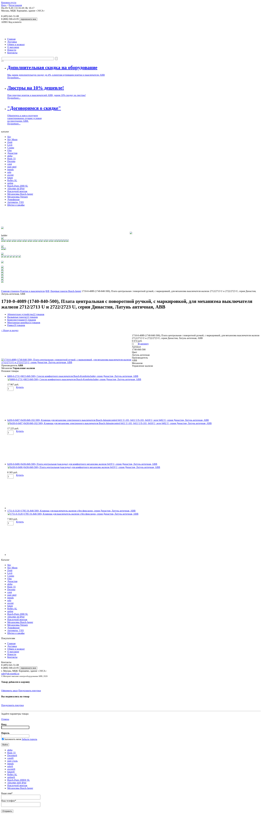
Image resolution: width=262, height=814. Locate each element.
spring (10, 183)
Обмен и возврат (16, 44)
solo (9, 172)
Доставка (12, 41)
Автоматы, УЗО (15, 202)
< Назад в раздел (9, 330)
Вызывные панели (22, 317)
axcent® (11, 769)
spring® (11, 777)
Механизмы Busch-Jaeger (20, 194)
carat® (10, 758)
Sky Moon (12, 139)
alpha (9, 156)
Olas (9, 150)
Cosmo (10, 147)
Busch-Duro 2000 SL (17, 186)
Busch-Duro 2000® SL (18, 780)
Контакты (12, 52)
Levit (9, 145)
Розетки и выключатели (32, 291)
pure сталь (12, 761)
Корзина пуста (8, 2)
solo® (10, 766)
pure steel (11, 166)
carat (9, 164)
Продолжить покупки (29, 690)
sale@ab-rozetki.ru (10, 673)
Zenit (9, 142)
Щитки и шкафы (16, 205)
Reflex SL (12, 180)
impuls (10, 169)
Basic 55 (11, 158)
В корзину (143, 343)
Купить (20, 387)
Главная (11, 39)
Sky (9, 136)
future (10, 177)
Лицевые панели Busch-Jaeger (65, 291)
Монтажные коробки (23, 322)
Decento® (12, 755)
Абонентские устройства (25, 314)
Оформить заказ (9, 690)
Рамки (16, 325)
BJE (47, 291)
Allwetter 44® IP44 (16, 782)
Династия (12, 153)
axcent (10, 175)
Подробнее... (13, 77)
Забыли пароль (29, 739)
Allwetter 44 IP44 (15, 188)
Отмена (5, 719)
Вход (3, 5)
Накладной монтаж (17, 191)
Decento (11, 161)
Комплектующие (21, 320)
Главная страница (10, 291)
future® (11, 772)
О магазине (13, 47)
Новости (11, 50)
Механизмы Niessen (17, 196)
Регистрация (15, 5)
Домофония (13, 199)
